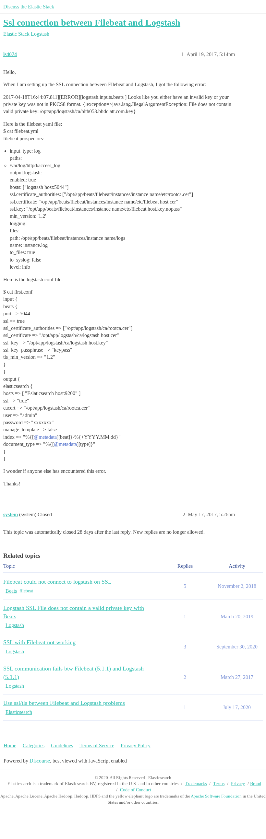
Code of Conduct (135, 789)
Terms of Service (96, 745)
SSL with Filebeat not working (39, 642)
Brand (255, 783)
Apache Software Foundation (216, 796)
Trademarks (196, 783)
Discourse (40, 760)
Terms (218, 783)
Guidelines (62, 745)
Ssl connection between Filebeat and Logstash (91, 22)
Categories (33, 745)
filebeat (26, 590)
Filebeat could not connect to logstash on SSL (57, 581)
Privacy (238, 783)
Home (10, 745)
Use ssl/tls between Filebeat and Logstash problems (64, 703)
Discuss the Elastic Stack (28, 6)
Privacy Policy (136, 745)
